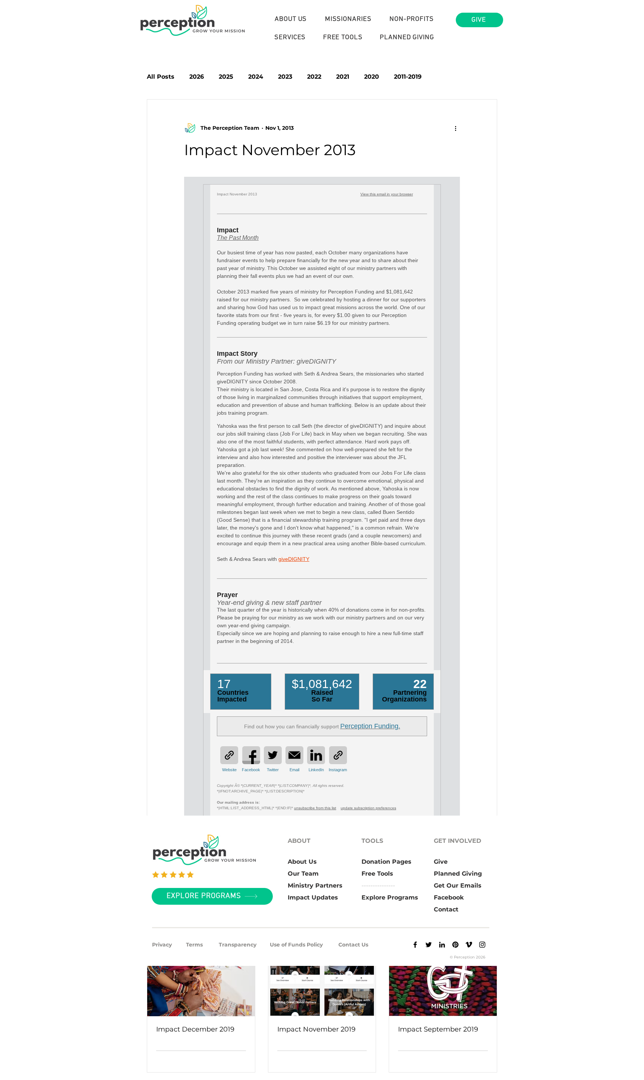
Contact (446, 909)
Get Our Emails (458, 885)
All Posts (160, 76)
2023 (285, 76)
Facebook (449, 897)
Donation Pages (386, 861)
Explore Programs (390, 897)
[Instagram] (482, 945)
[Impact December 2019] (201, 986)
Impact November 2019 (316, 1029)
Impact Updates (313, 897)
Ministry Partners (315, 885)
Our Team (303, 873)
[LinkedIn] (442, 945)
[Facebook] (415, 945)
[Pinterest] (455, 945)
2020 (371, 76)
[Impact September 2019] (443, 986)
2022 (314, 76)
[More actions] (455, 127)
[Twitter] (428, 945)
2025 (226, 76)
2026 (196, 76)
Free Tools (377, 873)
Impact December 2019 (195, 1029)
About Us (302, 861)
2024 (255, 76)
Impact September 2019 (438, 1029)
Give (441, 861)
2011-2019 (408, 76)
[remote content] (322, 506)
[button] (291, 19)
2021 (342, 76)
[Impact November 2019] (322, 986)
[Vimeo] (469, 945)
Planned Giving (458, 873)
